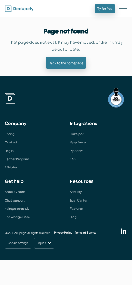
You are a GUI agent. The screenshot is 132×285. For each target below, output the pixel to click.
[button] (124, 9)
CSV (73, 159)
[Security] (116, 98)
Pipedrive (76, 151)
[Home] (10, 98)
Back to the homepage (66, 63)
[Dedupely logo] (19, 8)
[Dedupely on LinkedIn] (124, 231)
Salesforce (78, 142)
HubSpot (77, 134)
